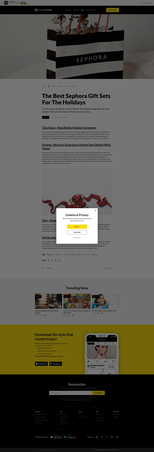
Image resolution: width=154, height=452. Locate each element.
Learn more (77, 237)
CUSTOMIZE (77, 232)
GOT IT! (77, 226)
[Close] (95, 210)
